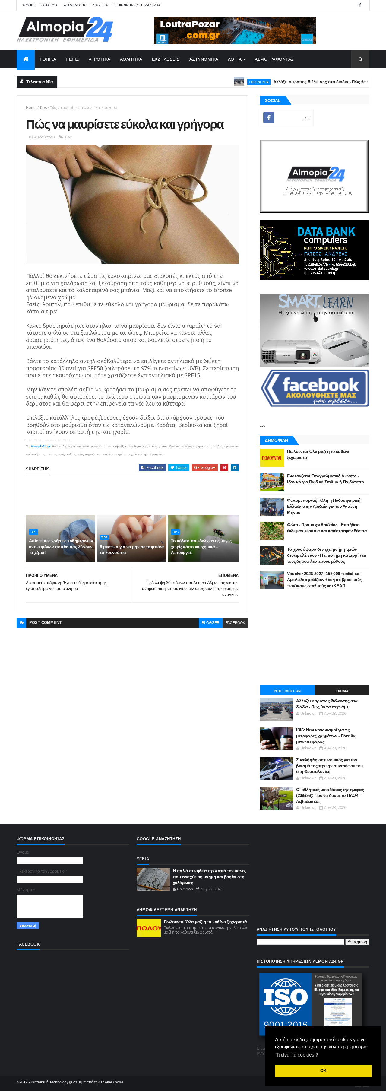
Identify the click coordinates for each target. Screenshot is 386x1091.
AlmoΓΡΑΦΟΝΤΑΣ (274, 59)
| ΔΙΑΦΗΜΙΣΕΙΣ (74, 5)
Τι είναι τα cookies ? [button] (297, 1055)
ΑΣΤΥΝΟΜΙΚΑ (203, 59)
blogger (211, 623)
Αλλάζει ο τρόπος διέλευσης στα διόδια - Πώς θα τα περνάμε (311, 82)
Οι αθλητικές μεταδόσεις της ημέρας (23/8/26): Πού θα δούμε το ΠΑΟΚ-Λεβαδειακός (330, 795)
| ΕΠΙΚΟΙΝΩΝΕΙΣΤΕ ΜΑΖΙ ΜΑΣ (136, 5)
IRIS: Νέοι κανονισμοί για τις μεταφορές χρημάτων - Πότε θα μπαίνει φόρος (325, 735)
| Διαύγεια (99, 5)
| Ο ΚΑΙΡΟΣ (49, 5)
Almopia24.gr (40, 446)
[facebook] (360, 5)
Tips (43, 107)
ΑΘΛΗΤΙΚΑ (131, 59)
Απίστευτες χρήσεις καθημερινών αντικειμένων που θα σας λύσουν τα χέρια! (61, 546)
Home (31, 107)
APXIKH (29, 5)
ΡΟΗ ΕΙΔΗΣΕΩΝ (287, 691)
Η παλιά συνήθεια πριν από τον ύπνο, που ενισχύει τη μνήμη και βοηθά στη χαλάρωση (209, 876)
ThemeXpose (111, 1082)
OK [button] (323, 1070)
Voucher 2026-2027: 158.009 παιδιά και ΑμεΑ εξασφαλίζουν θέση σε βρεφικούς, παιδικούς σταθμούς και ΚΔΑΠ (324, 579)
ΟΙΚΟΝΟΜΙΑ (239, 82)
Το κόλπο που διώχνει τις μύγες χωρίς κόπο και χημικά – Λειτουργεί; (201, 546)
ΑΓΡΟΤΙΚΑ (99, 59)
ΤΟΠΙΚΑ (48, 59)
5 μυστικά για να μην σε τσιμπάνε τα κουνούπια (132, 549)
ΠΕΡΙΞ (72, 59)
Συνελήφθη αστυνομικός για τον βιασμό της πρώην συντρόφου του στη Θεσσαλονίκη (329, 765)
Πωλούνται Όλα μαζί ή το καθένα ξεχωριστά (205, 921)
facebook (235, 623)
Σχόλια (342, 691)
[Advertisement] (135, 494)
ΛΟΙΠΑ (235, 59)
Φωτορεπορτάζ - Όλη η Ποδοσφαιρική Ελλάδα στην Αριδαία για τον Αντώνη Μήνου (324, 506)
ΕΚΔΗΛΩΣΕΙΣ (166, 59)
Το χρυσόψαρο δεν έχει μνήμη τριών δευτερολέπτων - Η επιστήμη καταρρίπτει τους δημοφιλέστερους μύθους (326, 555)
